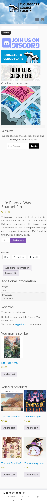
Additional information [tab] (17, 267)
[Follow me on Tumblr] (10, 492)
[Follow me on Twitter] (21, 492)
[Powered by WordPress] (38, 496)
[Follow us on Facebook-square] (7, 492)
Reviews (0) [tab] (10, 273)
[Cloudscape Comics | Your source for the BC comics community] (23, 7)
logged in (19, 324)
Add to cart (18, 240)
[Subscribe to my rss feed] (4, 492)
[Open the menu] (37, 20)
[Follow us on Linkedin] (17, 492)
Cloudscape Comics (20, 497)
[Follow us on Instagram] (14, 492)
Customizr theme (30, 500)
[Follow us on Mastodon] (24, 492)
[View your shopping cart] (43, 19)
